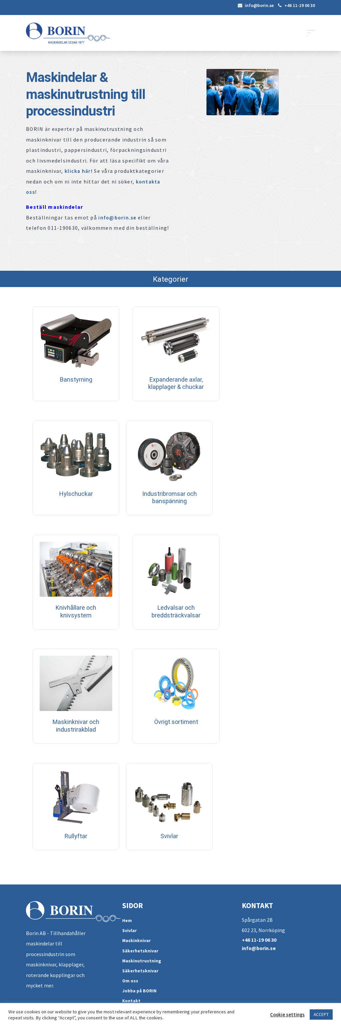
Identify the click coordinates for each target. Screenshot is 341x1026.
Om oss (130, 981)
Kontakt (131, 1001)
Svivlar (129, 930)
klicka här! (79, 171)
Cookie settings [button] (287, 1015)
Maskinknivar (136, 940)
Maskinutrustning (141, 961)
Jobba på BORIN (139, 991)
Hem (127, 920)
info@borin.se (259, 5)
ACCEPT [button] (321, 1014)
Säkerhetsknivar (140, 951)
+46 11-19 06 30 (299, 5)
